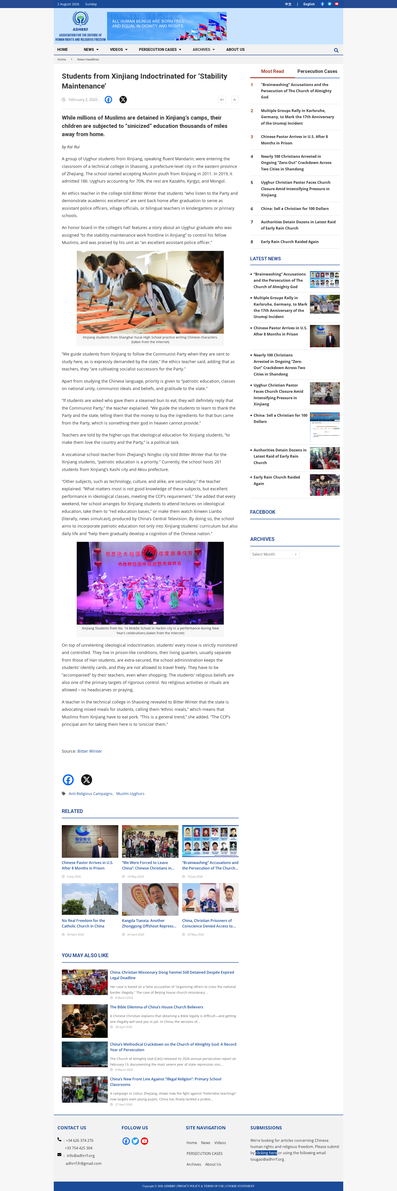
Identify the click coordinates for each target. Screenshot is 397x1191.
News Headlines (88, 59)
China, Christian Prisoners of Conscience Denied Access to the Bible (207, 923)
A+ (222, 99)
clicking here (266, 1152)
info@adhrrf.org (81, 1155)
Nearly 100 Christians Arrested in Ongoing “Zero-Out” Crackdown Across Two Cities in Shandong (296, 163)
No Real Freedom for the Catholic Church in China (83, 923)
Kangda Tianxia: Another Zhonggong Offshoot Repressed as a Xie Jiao (150, 923)
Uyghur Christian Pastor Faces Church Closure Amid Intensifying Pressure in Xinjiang (296, 189)
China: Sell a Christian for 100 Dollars (295, 208)
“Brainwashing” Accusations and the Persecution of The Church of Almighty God (210, 865)
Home (61, 59)
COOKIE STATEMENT (240, 1186)
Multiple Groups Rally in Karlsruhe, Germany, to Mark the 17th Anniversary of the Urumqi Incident (297, 117)
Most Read (272, 71)
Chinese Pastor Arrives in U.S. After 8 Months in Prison (87, 865)
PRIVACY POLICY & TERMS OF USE (200, 1186)
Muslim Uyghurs (130, 793)
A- (235, 99)
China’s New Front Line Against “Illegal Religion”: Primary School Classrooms (165, 1081)
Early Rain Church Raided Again (290, 241)
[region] (167, 26)
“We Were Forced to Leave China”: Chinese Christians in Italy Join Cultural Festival (146, 865)
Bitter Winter (89, 751)
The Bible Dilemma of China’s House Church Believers (156, 1007)
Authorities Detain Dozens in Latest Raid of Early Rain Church (280, 456)
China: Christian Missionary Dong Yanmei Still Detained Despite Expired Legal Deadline (172, 975)
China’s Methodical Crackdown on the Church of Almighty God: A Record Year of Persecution (173, 1047)
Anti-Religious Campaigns (91, 793)
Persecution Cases (317, 71)
